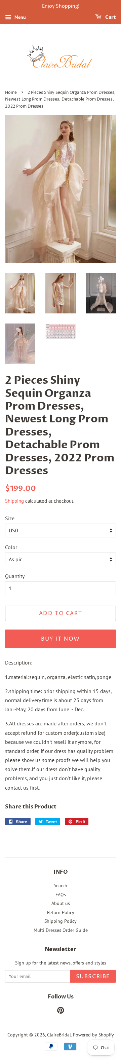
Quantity (15, 576)
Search (60, 885)
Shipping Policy (60, 921)
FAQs (60, 895)
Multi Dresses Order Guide (61, 930)
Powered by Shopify (93, 1035)
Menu (19, 17)
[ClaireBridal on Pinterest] (60, 1012)
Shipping (14, 501)
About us (60, 903)
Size (9, 518)
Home (11, 93)
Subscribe (93, 976)
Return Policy (60, 912)
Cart (110, 17)
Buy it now (60, 639)
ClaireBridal (59, 1035)
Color (11, 547)
